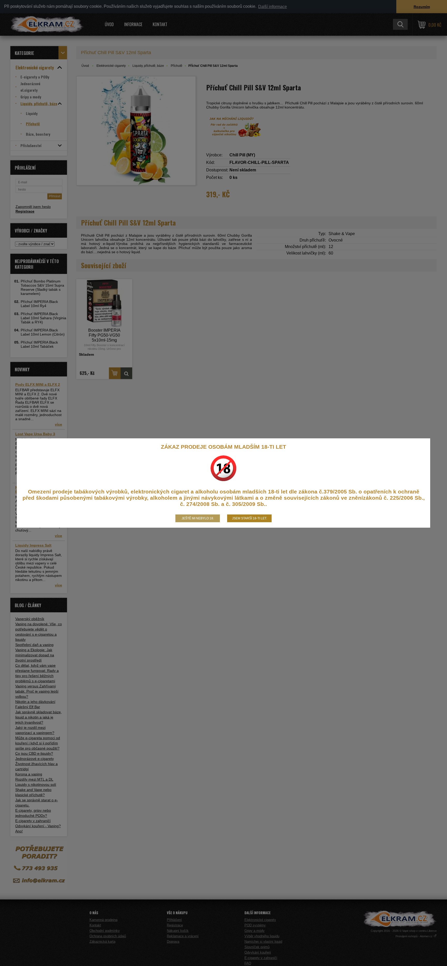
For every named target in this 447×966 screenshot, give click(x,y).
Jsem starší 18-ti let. (249, 518)
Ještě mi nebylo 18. (198, 518)
